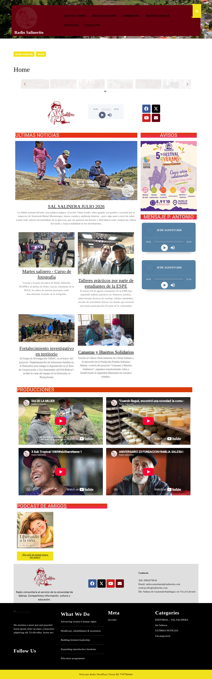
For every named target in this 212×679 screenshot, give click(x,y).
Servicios (71, 25)
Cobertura (131, 15)
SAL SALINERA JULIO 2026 (76, 206)
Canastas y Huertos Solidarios (106, 352)
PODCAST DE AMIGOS (42, 506)
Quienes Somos (74, 15)
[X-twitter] (156, 109)
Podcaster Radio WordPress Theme (97, 674)
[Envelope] (156, 118)
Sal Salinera (161, 625)
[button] (25, 84)
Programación (104, 15)
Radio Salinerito (29, 32)
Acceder (112, 619)
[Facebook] (146, 109)
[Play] (102, 115)
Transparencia (157, 15)
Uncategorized (162, 636)
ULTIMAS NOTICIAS (166, 630)
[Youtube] (146, 118)
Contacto (92, 25)
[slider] (106, 109)
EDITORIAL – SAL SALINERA (171, 619)
